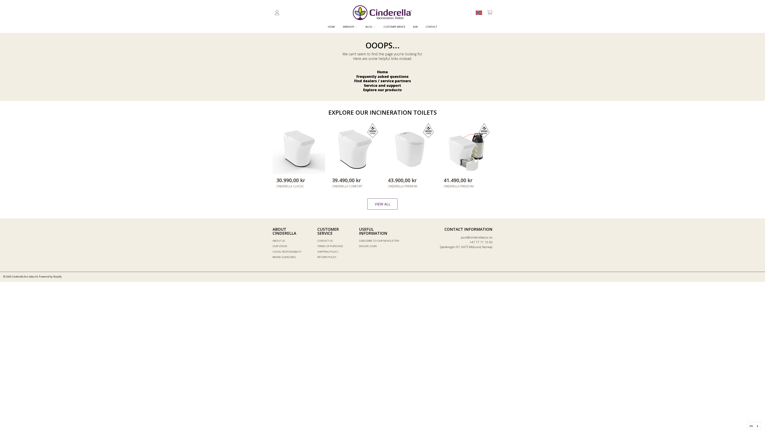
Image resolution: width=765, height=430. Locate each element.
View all (382, 204)
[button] (489, 12)
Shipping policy (327, 251)
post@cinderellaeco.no (476, 237)
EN (751, 426)
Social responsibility (287, 251)
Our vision (280, 246)
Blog (369, 26)
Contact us (325, 240)
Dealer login (368, 246)
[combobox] (754, 426)
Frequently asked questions (382, 76)
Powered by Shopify (50, 276)
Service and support (382, 85)
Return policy (326, 257)
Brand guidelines (284, 257)
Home (382, 71)
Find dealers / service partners (382, 80)
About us (279, 240)
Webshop (349, 26)
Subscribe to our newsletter (379, 240)
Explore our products (382, 89)
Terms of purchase (330, 246)
